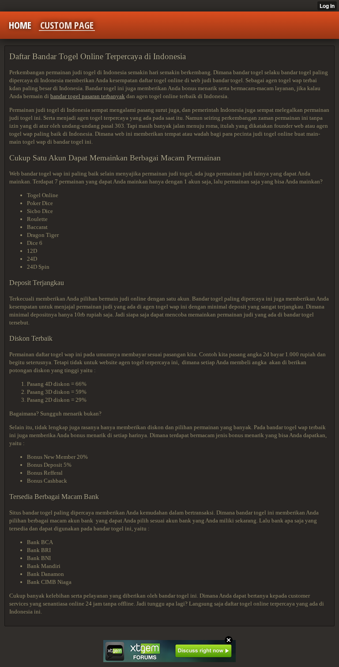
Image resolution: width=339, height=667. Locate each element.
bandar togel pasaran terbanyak (87, 96)
